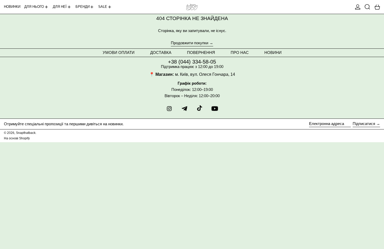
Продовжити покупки (189, 43)
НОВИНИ (273, 52)
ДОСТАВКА (160, 52)
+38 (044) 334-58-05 (192, 62)
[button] (367, 7)
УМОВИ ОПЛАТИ (119, 52)
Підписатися (364, 123)
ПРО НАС (240, 52)
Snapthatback (26, 133)
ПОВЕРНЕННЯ (201, 52)
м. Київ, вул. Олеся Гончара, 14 (205, 74)
